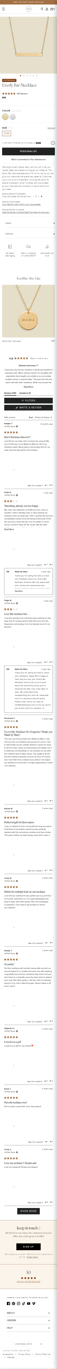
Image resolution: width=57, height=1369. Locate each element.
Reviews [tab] (10, 394)
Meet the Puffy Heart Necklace (28, 2)
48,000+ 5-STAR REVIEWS (28, 1282)
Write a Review (36, 408)
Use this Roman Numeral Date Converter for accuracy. (26, 212)
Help (10, 1327)
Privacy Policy (24, 1354)
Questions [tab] (25, 394)
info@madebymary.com (25, 705)
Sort (31, 417)
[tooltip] (37, 365)
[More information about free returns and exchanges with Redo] (53, 143)
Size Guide (51, 128)
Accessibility (8, 1354)
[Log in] (47, 9)
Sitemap (11, 1357)
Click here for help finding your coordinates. (21, 204)
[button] (20, 75)
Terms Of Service (43, 1354)
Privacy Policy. (32, 1257)
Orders (11, 1320)
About (11, 1312)
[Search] (43, 9)
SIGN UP (28, 1246)
